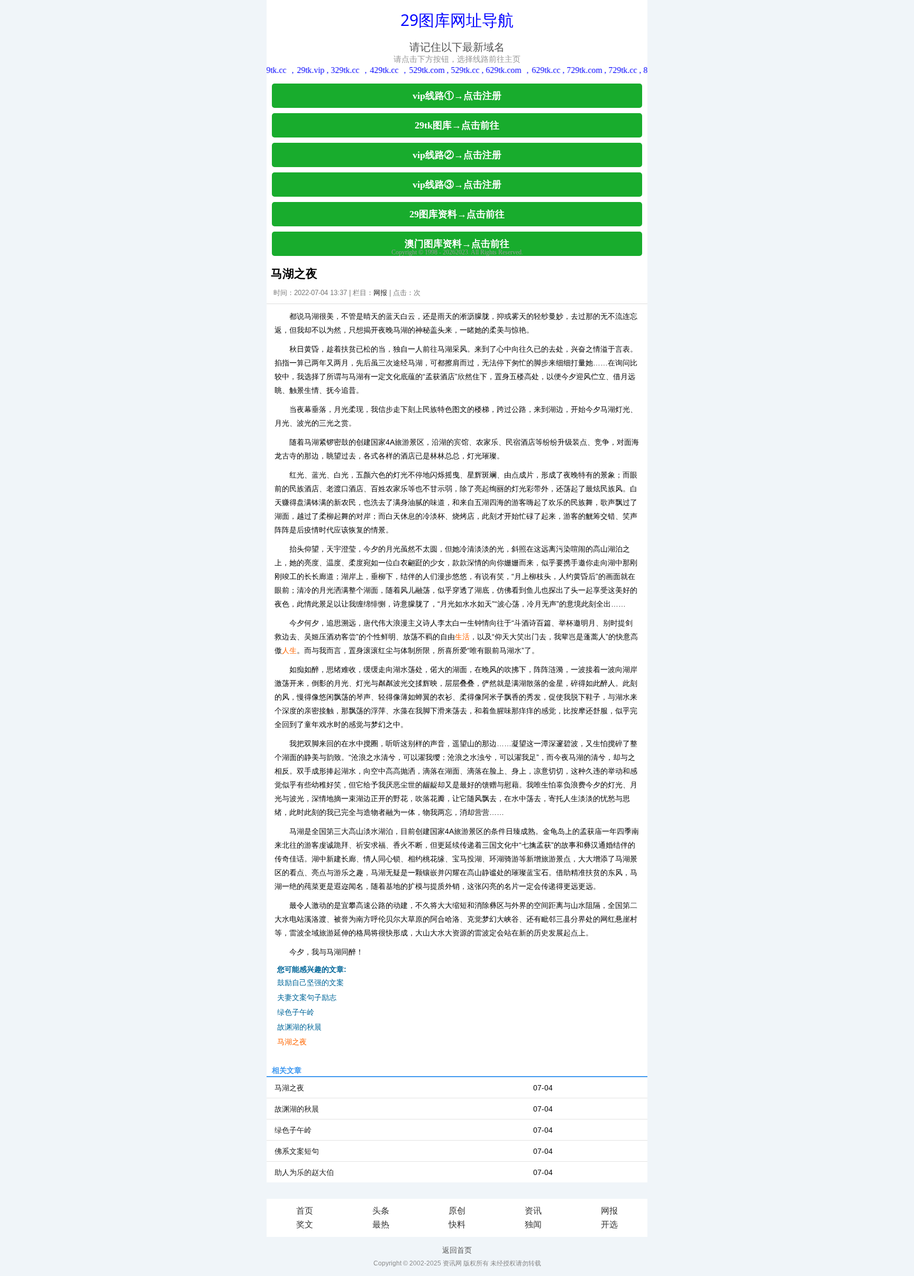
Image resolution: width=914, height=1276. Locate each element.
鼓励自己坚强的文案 (310, 982)
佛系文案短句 (297, 1151)
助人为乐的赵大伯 (304, 1172)
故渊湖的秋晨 (299, 1027)
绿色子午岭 (295, 1012)
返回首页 (457, 1250)
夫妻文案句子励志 (306, 997)
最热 (380, 1224)
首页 (304, 1210)
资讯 (533, 1210)
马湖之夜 (292, 1042)
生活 (462, 636)
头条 (380, 1210)
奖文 (304, 1224)
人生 (289, 650)
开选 (609, 1224)
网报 (380, 293)
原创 (457, 1210)
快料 (457, 1224)
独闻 (533, 1224)
